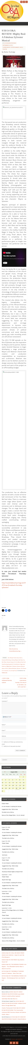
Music (21, 47)
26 (10, 788)
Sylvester (18, 668)
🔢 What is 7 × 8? (7, 717)
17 (3, 785)
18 (6, 785)
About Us (15, 998)
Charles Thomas (6, 1008)
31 (3, 791)
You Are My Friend (13, 670)
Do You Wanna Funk (18, 662)
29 (21, 788)
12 (10, 783)
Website (4, 736)
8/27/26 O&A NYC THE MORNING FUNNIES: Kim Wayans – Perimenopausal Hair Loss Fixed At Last (14, 978)
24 (3, 788)
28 (17, 788)
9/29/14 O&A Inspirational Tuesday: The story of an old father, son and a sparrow (20, 683)
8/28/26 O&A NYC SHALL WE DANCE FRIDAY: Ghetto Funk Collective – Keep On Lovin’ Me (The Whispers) (13, 955)
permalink (4, 672)
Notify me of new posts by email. (12, 746)
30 (24, 788)
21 (17, 785)
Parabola (13, 1039)
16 (24, 783)
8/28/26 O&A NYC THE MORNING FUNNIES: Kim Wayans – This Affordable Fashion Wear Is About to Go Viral (14, 966)
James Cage (19, 664)
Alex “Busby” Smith (12, 657)
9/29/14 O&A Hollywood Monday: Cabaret (7, 680)
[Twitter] (24, 2)
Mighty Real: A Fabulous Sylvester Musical (15, 666)
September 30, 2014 (8, 45)
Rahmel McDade (12, 668)
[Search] (24, 760)
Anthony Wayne (14, 660)
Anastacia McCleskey (6, 660)
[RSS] (26, 2)
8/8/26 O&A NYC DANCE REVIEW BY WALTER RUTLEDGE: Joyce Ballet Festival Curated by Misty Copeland (13, 994)
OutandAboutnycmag (10, 43)
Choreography (7, 47)
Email (4, 730)
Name (4, 724)
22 (21, 785)
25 (6, 788)
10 (3, 783)
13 (14, 783)
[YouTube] (21, 2)
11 (6, 783)
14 (17, 783)
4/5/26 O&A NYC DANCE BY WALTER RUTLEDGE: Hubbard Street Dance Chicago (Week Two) (14, 1003)
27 (14, 788)
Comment (5, 701)
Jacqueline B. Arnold (12, 664)
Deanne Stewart (10, 662)
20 (14, 785)
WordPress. (20, 1039)
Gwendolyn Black (6, 998)
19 (10, 785)
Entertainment (15, 47)
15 (21, 783)
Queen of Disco (5, 668)
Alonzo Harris (19, 657)
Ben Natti (21, 660)
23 (24, 785)
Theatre (5, 49)
